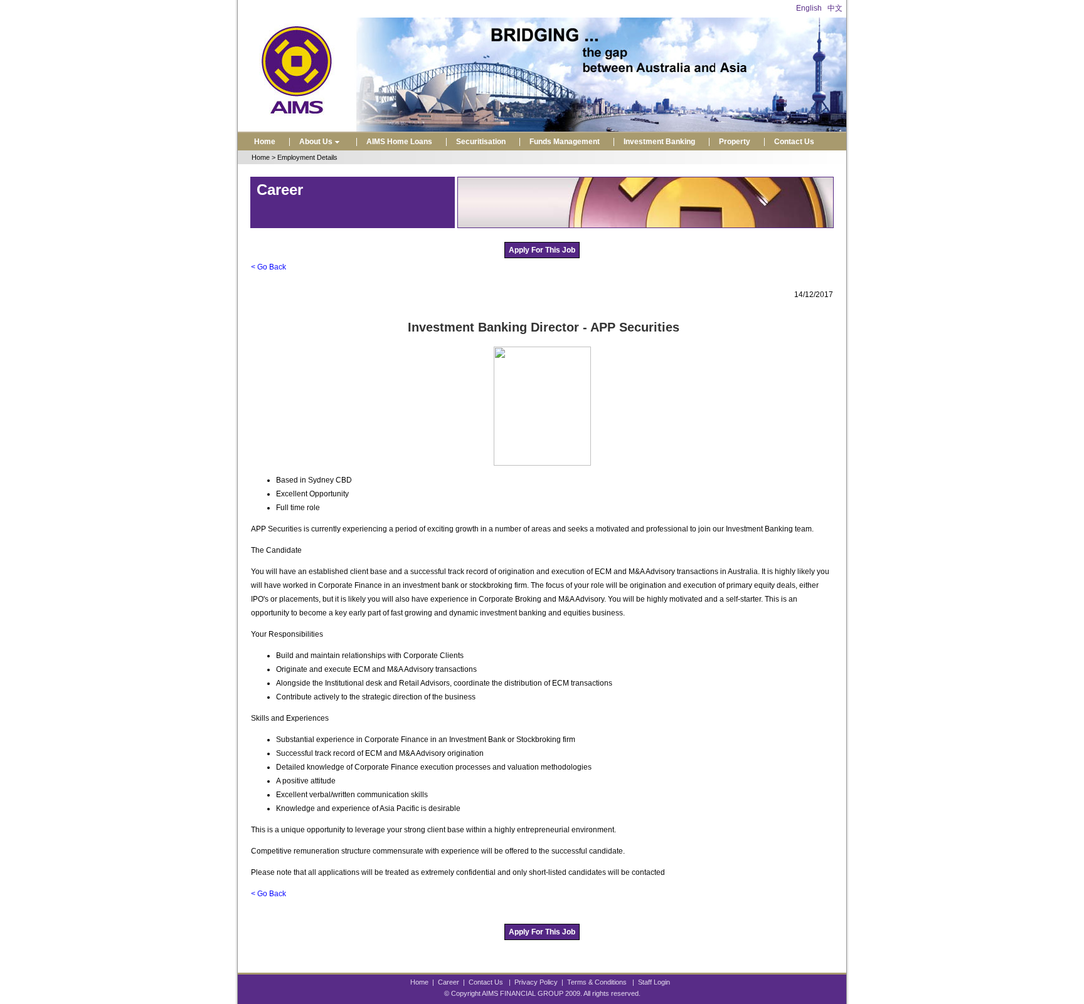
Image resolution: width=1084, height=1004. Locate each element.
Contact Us (794, 141)
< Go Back (268, 267)
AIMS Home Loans (399, 141)
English (809, 8)
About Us (315, 141)
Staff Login (654, 982)
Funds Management (564, 141)
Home (264, 141)
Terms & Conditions (597, 982)
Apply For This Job (542, 250)
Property (734, 141)
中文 (834, 8)
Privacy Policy (536, 982)
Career (448, 982)
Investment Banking (659, 141)
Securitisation (481, 141)
